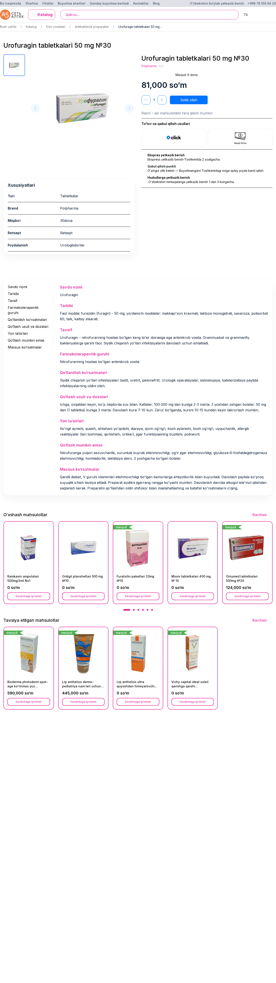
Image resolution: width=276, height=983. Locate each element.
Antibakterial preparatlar (92, 26)
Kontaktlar (141, 3)
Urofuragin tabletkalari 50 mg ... (140, 26)
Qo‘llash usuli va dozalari (28, 326)
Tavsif (12, 300)
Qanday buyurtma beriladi (109, 3)
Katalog (31, 26)
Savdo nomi (17, 287)
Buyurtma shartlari (71, 3)
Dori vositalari (55, 26)
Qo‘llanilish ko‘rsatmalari (27, 319)
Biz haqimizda (10, 3)
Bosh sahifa (8, 26)
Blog (156, 3)
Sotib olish (188, 100)
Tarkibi (13, 294)
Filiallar (47, 3)
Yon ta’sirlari (18, 333)
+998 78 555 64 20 (262, 3)
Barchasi (259, 515)
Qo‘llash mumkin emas (26, 340)
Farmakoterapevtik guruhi (23, 310)
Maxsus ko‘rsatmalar (25, 347)
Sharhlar (31, 3)
